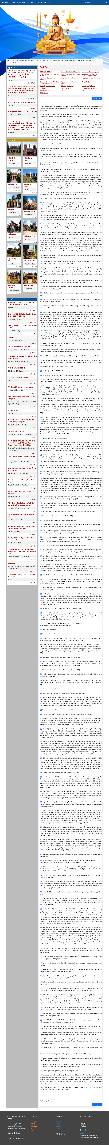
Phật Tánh (11, 337)
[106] (41, 988)
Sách (28, 2)
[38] (41, 404)
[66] (41, 629)
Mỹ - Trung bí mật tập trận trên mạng (20, 387)
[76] (41, 693)
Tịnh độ (10, 307)
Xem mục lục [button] (97, 98)
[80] (41, 718)
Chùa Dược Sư (13, 234)
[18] (41, 255)
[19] (41, 261)
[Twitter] (62, 1134)
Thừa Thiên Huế (14, 188)
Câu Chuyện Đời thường (15, 371)
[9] (40, 169)
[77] (41, 697)
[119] (41, 1075)
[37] (41, 398)
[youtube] (57, 1134)
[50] (41, 516)
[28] (41, 343)
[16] (41, 232)
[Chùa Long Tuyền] (30, 149)
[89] (41, 827)
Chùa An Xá (12, 209)
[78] (41, 710)
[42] (41, 442)
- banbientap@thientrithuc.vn (16, 1124)
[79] (41, 714)
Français (58, 1126)
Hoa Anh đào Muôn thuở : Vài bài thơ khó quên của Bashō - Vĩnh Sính (22, 527)
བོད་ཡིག (58, 1128)
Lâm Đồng (12, 163)
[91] (41, 854)
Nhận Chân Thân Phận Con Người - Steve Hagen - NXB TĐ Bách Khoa (22, 315)
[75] (41, 689)
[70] (41, 657)
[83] (41, 758)
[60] (41, 579)
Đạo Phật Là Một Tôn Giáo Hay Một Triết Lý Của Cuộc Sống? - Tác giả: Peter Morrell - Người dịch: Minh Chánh (21, 443)
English (58, 1124)
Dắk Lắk (11, 237)
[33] (41, 371)
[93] (41, 867)
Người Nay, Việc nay (14, 319)
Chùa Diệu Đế (13, 185)
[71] (41, 661)
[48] (41, 503)
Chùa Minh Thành (28, 186)
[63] (41, 608)
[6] (40, 148)
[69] (41, 644)
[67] (41, 634)
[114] (41, 1047)
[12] (41, 198)
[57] (41, 556)
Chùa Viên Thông (11, 286)
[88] (41, 810)
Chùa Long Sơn (29, 285)
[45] (41, 471)
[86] (41, 791)
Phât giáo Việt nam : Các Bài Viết (18, 361)
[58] (41, 564)
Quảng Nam (28, 163)
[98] (41, 909)
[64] (41, 613)
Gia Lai (27, 190)
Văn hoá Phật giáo (14, 531)
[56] (41, 549)
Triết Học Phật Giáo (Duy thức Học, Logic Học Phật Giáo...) (21, 449)
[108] (41, 1007)
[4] (40, 133)
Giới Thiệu (47, 2)
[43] (41, 455)
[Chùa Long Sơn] (30, 277)
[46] (41, 478)
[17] (41, 238)
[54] (41, 537)
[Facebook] (59, 1134)
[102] (41, 963)
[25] (41, 305)
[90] (41, 839)
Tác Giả (39, 2)
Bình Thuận (28, 214)
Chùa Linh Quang (11, 159)
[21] (41, 280)
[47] (41, 496)
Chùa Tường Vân (30, 261)
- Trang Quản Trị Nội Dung (15, 1138)
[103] (41, 969)
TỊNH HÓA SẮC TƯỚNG (16, 431)
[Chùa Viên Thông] (14, 277)
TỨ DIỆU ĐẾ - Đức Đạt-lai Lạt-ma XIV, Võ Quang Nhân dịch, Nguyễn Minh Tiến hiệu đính (65, 60)
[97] (41, 898)
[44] (41, 465)
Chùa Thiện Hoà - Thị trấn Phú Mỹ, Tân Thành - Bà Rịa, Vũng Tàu (21, 421)
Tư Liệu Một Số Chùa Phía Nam (18, 425)
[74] (41, 680)
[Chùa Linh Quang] (14, 149)
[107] (41, 995)
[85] (41, 777)
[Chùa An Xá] (14, 201)
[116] (41, 1058)
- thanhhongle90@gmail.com (16, 1128)
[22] (41, 286)
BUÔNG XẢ (11, 563)
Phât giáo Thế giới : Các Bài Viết (18, 350)
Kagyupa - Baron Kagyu (27, 60)
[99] (41, 927)
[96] (41, 892)
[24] (41, 299)
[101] (41, 956)
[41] (41, 438)
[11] (41, 192)
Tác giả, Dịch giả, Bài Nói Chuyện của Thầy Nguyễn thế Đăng (22, 403)
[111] (41, 1026)
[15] (41, 224)
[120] (41, 1087)
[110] (41, 1020)
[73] (41, 674)
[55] (41, 545)
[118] (41, 1070)
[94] (41, 875)
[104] (41, 976)
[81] (41, 729)
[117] (41, 1064)
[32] (41, 366)
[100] (41, 948)
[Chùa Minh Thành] (30, 176)
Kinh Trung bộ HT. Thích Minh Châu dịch (21, 102)
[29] (41, 349)
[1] (40, 106)
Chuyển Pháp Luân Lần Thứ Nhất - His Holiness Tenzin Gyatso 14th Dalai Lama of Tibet (22, 551)
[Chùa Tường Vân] (30, 252)
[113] (41, 1039)
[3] (40, 121)
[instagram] (64, 1134)
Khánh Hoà (28, 288)
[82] (41, 741)
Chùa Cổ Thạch (29, 211)
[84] (41, 772)
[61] (41, 587)
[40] (41, 427)
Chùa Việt (22, 2)
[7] (40, 154)
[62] (41, 594)
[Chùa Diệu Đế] (14, 176)
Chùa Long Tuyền (28, 159)
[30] (41, 356)
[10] (41, 175)
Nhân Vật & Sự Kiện (14, 331)
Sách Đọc (15, 60)
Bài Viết (33, 2)
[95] (41, 881)
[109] (41, 1013)
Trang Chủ (15, 2)
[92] (41, 860)
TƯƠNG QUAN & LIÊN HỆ (16, 368)
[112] (41, 1032)
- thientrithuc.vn (85, 1122)
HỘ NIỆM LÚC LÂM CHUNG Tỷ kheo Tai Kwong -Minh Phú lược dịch (21, 303)
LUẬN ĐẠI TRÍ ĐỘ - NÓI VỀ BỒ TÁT (19, 377)
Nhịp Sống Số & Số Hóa (15, 390)
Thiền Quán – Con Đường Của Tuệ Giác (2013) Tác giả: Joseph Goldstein (21, 504)
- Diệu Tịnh (83, 1124)
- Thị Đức (83, 1126)
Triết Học (11, 132)
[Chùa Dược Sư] (14, 225)
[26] (41, 312)
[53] (41, 530)
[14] (41, 215)
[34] (41, 375)
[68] (41, 638)
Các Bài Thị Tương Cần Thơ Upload (19, 434)
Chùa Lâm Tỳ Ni (29, 236)
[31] (41, 360)
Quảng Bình (12, 212)
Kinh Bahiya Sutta (14, 410)
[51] (41, 520)
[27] (41, 331)
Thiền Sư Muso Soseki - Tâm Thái (19, 347)
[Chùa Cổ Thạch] (30, 203)
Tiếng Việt (5, 2)
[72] (41, 670)
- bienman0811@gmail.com (15, 1126)
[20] (41, 268)
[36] (41, 386)
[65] (41, 623)
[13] (41, 203)
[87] (41, 802)
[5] (40, 144)
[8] (40, 163)
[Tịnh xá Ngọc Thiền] (14, 250)
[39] (41, 417)
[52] (41, 524)
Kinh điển (11, 80)
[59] (41, 575)
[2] (40, 114)
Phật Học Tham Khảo (15, 115)
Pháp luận (11, 380)
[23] (41, 293)
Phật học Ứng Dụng (14, 496)
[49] (41, 511)
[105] (41, 982)
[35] (41, 379)
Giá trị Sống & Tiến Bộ (15, 340)
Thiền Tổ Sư (12, 580)
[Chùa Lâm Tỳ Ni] (30, 227)
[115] (41, 1054)
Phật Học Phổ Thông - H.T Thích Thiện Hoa (22, 112)
